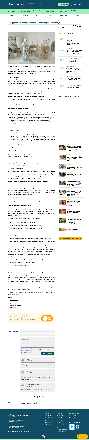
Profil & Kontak (77, 15)
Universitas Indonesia (36, 423)
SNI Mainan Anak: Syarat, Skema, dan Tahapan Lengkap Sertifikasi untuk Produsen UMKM (74, 158)
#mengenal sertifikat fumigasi (28, 403)
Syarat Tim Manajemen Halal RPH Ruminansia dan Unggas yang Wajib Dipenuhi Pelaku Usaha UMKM (74, 183)
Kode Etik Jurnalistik (61, 431)
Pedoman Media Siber (62, 428)
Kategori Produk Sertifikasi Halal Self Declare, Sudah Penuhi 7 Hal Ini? (73, 212)
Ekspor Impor (62, 11)
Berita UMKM (11, 11)
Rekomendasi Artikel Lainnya (70, 238)
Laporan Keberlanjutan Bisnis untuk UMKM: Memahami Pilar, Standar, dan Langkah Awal (74, 52)
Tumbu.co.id (46, 437)
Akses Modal (50, 11)
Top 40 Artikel (11, 15)
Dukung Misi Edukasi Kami (20, 316)
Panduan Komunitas (62, 430)
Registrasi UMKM (63, 4)
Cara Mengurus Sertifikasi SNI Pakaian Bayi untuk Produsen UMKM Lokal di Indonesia (74, 167)
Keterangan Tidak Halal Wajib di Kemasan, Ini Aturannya (74, 175)
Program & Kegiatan (74, 11)
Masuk (74, 4)
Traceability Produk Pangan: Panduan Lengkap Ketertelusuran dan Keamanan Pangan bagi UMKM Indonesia (73, 41)
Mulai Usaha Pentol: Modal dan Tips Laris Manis (73, 78)
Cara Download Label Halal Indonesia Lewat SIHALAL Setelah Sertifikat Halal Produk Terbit (73, 193)
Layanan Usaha (63, 15)
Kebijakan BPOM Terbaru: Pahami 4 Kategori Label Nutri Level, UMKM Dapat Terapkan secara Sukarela (74, 203)
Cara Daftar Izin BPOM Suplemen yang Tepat (72, 230)
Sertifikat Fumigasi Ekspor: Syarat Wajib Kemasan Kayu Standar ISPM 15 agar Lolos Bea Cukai (73, 148)
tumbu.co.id (72, 417)
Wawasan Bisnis (25, 11)
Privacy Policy (60, 426)
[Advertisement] (66, 120)
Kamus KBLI (48, 15)
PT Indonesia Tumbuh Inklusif (13, 427)
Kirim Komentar (47, 353)
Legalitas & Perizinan (36, 11)
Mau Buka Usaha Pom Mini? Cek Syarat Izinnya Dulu (73, 86)
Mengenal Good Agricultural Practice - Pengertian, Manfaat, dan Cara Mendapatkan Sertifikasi (73, 221)
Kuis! (37, 15)
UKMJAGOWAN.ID (73, 415)
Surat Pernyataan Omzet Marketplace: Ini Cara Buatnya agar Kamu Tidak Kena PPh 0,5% (74, 70)
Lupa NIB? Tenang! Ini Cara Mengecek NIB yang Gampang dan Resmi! (73, 61)
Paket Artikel (25, 15)
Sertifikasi (21, 20)
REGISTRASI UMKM (84, 437)
